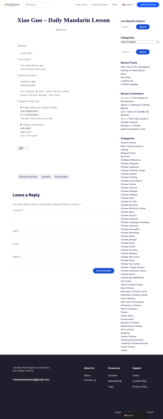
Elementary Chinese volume (134, 295)
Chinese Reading (129, 253)
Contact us (90, 380)
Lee (122, 111)
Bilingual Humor (128, 153)
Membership (115, 381)
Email (16, 243)
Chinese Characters (28, 176)
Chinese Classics (129, 173)
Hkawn (124, 105)
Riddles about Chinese (131, 326)
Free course (81, 4)
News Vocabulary (129, 308)
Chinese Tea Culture (130, 264)
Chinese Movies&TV (130, 229)
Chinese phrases (129, 239)
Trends (124, 350)
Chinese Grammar (129, 205)
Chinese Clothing (129, 177)
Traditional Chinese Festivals (134, 343)
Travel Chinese (128, 346)
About (87, 375)
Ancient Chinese (128, 142)
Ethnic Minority (128, 298)
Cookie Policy (139, 381)
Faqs (110, 386)
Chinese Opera (128, 236)
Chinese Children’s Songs (133, 170)
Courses (112, 375)
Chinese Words (128, 274)
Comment (18, 210)
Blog (114, 4)
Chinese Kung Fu (129, 215)
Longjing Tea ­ (127, 81)
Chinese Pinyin (128, 243)
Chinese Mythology (130, 232)
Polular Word (127, 315)
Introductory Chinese (131, 305)
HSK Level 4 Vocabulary (132, 302)
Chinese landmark (129, 219)
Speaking (125, 333)
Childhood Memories (131, 160)
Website (16, 256)
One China (126, 77)
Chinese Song (127, 260)
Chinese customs (129, 187)
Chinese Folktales (129, 194)
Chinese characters (130, 167)
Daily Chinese (127, 288)
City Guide (126, 281)
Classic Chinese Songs (131, 284)
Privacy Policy (139, 386)
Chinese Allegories (130, 163)
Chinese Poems (128, 246)
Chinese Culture (128, 184)
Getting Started (147, 4)
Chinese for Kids (129, 201)
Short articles (127, 329)
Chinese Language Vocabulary (135, 222)
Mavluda (125, 125)
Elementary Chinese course (134, 291)
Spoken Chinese (128, 336)
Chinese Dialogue (129, 191)
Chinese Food (127, 198)
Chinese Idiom (127, 212)
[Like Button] (21, 148)
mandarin (46, 176)
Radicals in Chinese (130, 322)
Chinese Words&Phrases (132, 277)
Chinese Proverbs (129, 250)
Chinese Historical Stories (133, 208)
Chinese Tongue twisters (132, 267)
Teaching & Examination (132, 340)
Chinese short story (130, 257)
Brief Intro (125, 156)
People (124, 312)
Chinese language (129, 84)
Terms (135, 375)
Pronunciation (61, 176)
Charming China (99, 4)
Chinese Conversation (131, 180)
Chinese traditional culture (133, 270)
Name (16, 230)
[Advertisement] (63, 160)
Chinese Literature (129, 225)
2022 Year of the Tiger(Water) (135, 67)
